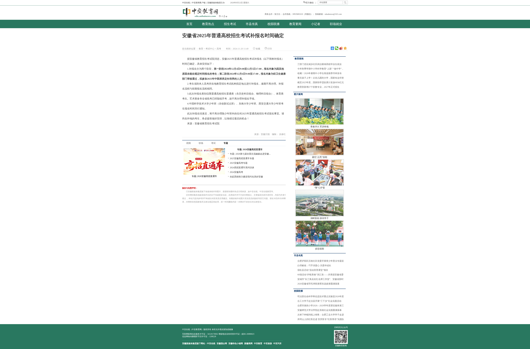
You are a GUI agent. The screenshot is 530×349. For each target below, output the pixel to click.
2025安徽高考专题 (238, 163)
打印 (269, 49)
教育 (201, 49)
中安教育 (258, 343)
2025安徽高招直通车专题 (242, 158)
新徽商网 (248, 343)
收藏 (257, 49)
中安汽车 (277, 343)
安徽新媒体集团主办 (216, 3)
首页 (189, 24)
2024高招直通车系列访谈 (242, 167)
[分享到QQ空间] (345, 48)
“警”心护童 (319, 188)
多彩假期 (319, 249)
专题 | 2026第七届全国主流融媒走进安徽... (250, 154)
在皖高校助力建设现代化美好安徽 (246, 176)
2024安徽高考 (236, 172)
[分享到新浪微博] (341, 48)
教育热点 (208, 24)
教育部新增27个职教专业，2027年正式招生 (318, 87)
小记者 (315, 24)
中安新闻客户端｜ (199, 3)
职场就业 (336, 24)
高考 (219, 49)
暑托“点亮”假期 (319, 157)
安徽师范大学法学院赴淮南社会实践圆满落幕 (319, 310)
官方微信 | (312, 3)
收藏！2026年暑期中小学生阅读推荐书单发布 (319, 73)
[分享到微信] (336, 48)
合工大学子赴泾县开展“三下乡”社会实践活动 (319, 301)
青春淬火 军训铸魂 (319, 126)
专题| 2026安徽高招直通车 (250, 149)
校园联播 (273, 24)
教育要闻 (295, 24)
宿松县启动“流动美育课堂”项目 (312, 270)
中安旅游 (268, 343)
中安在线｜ (187, 3)
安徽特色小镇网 (235, 343)
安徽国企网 (222, 343)
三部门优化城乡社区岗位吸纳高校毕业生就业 (319, 64)
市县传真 (252, 24)
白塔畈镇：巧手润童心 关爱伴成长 (314, 265)
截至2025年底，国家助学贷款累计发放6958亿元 (320, 82)
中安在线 (211, 343)
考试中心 (210, 49)
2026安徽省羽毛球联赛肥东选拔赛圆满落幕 (318, 284)
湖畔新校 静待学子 (319, 218)
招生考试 (230, 24)
